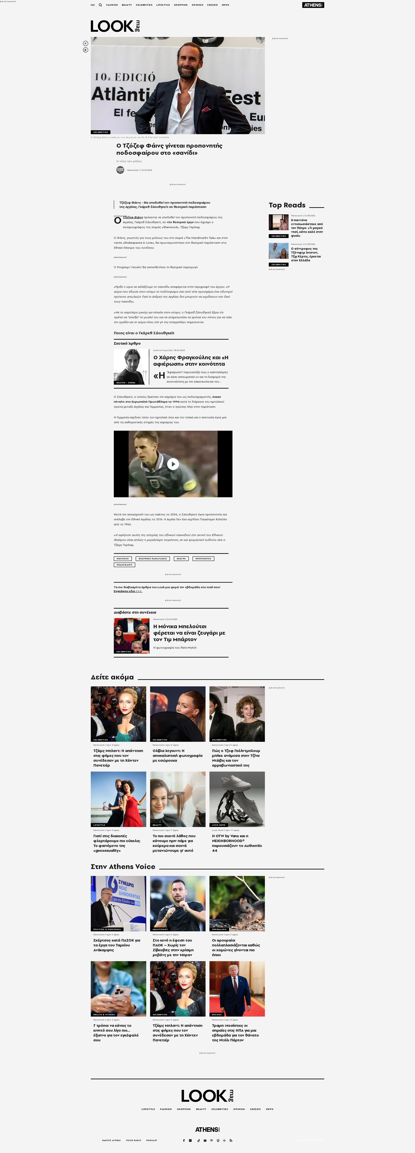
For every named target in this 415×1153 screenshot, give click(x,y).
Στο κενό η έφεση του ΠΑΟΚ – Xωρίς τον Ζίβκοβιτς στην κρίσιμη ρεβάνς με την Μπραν (173, 947)
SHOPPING (181, 4)
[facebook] (184, 1140)
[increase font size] (85, 49)
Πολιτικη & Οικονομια (107, 929)
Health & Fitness (104, 1014)
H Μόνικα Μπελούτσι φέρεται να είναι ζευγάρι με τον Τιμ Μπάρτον (189, 633)
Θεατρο (181, 558)
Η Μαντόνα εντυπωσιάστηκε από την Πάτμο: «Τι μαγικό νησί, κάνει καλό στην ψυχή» (307, 228)
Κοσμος (217, 1014)
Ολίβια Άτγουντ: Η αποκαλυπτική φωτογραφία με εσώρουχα (177, 755)
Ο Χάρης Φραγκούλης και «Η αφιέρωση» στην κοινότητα (190, 360)
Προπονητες (203, 558)
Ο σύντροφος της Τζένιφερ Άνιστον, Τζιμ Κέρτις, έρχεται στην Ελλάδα (306, 254)
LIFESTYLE (163, 4)
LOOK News (218, 825)
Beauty (157, 825)
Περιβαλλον (219, 929)
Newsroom (133, 170)
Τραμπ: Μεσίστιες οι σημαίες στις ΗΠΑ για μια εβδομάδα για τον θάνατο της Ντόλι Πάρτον (235, 1032)
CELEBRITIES (144, 4)
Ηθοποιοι (123, 558)
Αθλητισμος (160, 929)
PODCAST (151, 1140)
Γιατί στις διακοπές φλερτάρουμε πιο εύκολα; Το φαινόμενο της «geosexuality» (116, 843)
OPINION (197, 4)
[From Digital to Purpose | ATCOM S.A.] (310, 1141)
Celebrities (100, 132)
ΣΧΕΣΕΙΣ (212, 4)
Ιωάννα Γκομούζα (162, 350)
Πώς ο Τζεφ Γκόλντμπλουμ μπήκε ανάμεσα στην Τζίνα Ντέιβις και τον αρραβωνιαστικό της (236, 758)
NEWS (225, 4)
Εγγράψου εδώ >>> (128, 591)
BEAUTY (127, 4)
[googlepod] (224, 1140)
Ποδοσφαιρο (124, 565)
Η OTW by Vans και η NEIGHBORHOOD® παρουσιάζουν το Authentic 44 (237, 843)
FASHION (112, 4)
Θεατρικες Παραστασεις (153, 558)
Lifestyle (99, 825)
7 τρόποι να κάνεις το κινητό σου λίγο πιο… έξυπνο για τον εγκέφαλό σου (115, 1032)
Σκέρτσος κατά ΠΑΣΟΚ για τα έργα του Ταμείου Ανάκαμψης (116, 945)
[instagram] (190, 1140)
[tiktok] (199, 1140)
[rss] (231, 1140)
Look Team (218, 830)
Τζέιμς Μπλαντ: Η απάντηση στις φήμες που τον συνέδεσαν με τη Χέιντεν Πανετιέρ (118, 758)
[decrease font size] (85, 43)
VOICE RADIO (133, 1140)
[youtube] (205, 1140)
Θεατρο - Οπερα (125, 382)
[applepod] (218, 1140)
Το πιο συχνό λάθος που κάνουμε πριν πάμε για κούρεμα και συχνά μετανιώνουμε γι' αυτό (174, 843)
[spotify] (211, 1140)
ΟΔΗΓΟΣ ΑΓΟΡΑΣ (111, 1140)
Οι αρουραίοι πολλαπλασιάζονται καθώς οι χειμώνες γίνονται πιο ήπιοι (236, 947)
